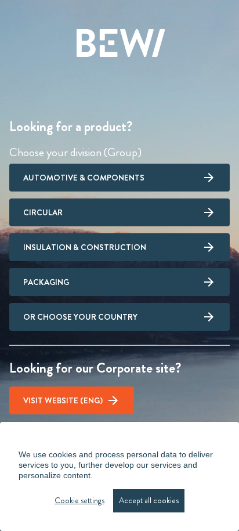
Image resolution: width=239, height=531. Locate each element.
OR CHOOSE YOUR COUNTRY (80, 317)
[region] (119, 476)
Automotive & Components (83, 177)
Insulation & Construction (84, 247)
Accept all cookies (149, 500)
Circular (43, 212)
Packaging (46, 282)
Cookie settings (79, 500)
